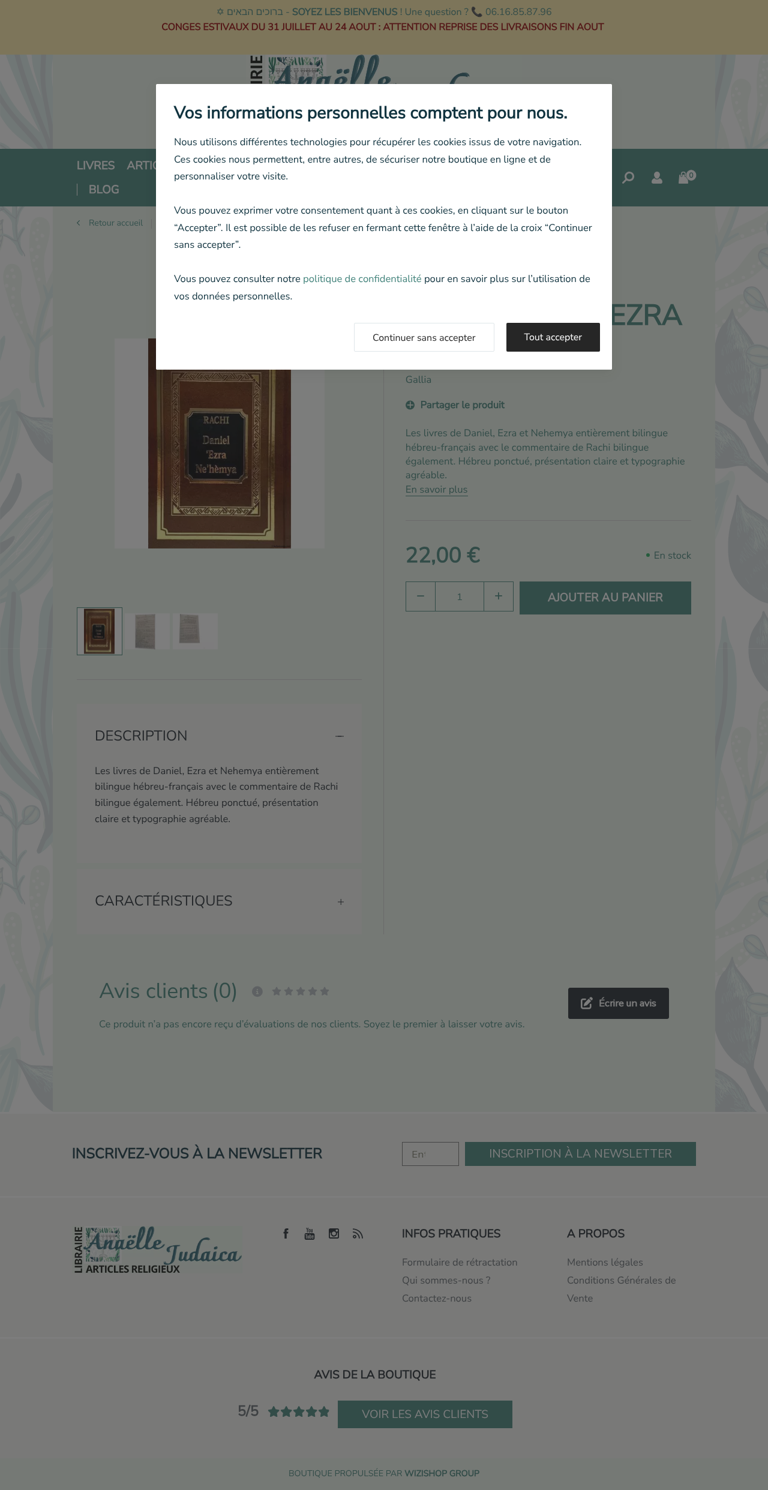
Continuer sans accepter (424, 337)
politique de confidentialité (362, 279)
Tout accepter (553, 337)
